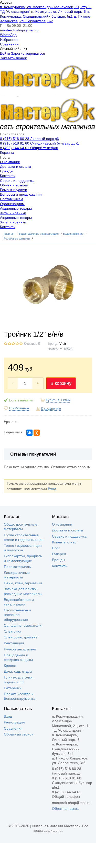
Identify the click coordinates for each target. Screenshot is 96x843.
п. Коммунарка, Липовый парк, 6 (58, 11)
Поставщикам (11, 199)
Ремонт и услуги (13, 190)
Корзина (7, 152)
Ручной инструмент (20, 649)
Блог (56, 548)
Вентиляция (14, 643)
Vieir (62, 344)
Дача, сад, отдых (18, 671)
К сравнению (51, 408)
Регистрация (14, 722)
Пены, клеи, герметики (23, 583)
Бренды (6, 171)
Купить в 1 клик (58, 400)
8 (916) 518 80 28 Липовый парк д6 (29, 139)
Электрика (12, 631)
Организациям (12, 204)
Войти (5, 53)
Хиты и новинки (13, 213)
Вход (52, 489)
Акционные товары (16, 208)
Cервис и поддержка (17, 181)
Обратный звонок (18, 734)
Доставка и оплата (15, 166)
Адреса (6, 2)
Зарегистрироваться (28, 53)
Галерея (59, 554)
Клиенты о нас (64, 542)
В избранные (19, 408)
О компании (10, 162)
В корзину (60, 383)
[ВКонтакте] (29, 433)
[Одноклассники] (37, 433)
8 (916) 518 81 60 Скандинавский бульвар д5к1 (39, 143)
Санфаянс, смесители (22, 625)
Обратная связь (65, 808)
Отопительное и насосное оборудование (17, 614)
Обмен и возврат (14, 185)
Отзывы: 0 (32, 344)
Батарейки (13, 688)
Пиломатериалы (17, 567)
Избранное (9, 40)
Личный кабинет (13, 49)
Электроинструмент (20, 637)
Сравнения (9, 44)
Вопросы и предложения (21, 194)
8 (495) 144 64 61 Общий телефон (29, 148)
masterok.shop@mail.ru (19, 30)
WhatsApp (8, 35)
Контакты (7, 176)
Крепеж (10, 665)
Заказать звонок (13, 58)
